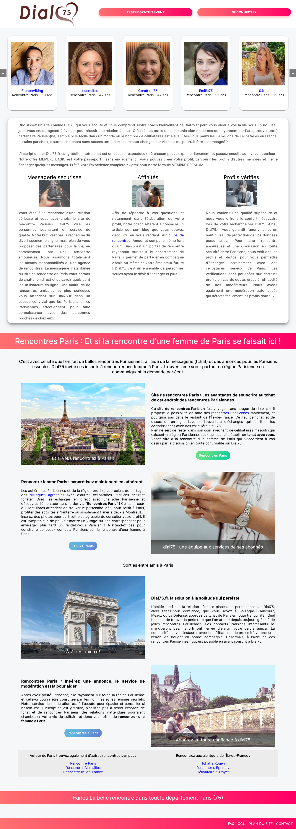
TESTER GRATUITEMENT (146, 12)
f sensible (90, 90)
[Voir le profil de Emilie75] (206, 61)
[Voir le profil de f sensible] (90, 61)
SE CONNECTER (244, 12)
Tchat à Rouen (213, 763)
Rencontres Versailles (83, 767)
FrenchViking (32, 90)
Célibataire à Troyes (213, 772)
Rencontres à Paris (83, 733)
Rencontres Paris (213, 455)
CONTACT (284, 823)
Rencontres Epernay (213, 767)
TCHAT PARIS (83, 546)
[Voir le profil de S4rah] (263, 61)
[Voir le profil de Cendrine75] (147, 61)
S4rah (264, 90)
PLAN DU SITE (261, 823)
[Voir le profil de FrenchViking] (32, 61)
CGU (242, 823)
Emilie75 (206, 90)
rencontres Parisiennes (230, 413)
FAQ (231, 823)
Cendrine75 (148, 90)
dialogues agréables (47, 495)
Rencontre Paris (83, 763)
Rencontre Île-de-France (83, 772)
